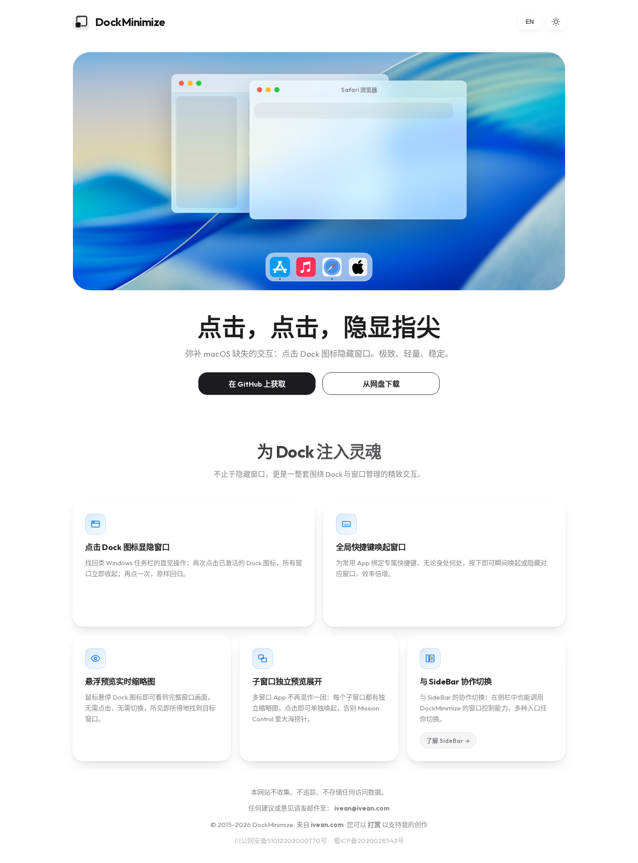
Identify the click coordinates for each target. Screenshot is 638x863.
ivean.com (327, 825)
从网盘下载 (381, 383)
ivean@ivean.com (362, 808)
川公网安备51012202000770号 (280, 841)
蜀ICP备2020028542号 (369, 841)
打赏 (374, 825)
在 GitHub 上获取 (257, 383)
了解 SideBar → (448, 741)
